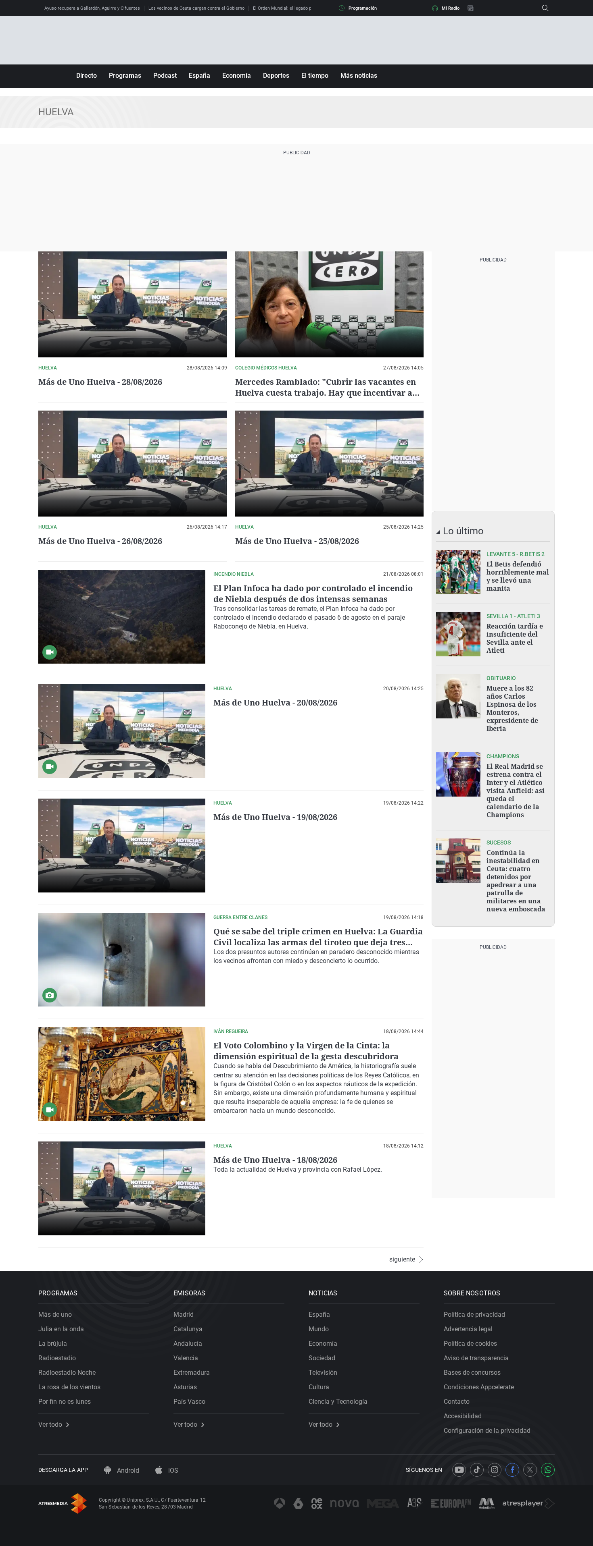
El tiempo (314, 75)
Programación (363, 8)
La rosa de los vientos (69, 1387)
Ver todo (50, 1424)
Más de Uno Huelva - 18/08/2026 (275, 1159)
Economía (236, 75)
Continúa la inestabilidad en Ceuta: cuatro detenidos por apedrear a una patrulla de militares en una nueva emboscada (516, 880)
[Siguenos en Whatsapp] (548, 1470)
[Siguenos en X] (530, 1470)
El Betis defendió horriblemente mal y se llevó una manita (518, 576)
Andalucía (187, 1343)
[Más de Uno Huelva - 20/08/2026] (121, 731)
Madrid (183, 1314)
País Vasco (189, 1401)
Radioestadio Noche (67, 1372)
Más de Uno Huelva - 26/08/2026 (100, 540)
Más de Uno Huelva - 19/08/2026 (275, 816)
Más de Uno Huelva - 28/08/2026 (100, 381)
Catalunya (188, 1329)
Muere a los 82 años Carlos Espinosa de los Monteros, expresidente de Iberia (512, 708)
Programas (125, 75)
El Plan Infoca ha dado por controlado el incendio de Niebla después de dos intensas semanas (313, 593)
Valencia (185, 1358)
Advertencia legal (468, 1329)
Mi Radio (450, 8)
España (199, 75)
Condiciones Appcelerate (479, 1387)
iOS (172, 1470)
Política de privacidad (474, 1314)
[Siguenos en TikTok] (477, 1470)
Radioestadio (57, 1358)
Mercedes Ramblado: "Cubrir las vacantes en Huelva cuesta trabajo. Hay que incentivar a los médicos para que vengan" (325, 392)
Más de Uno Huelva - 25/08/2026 (297, 540)
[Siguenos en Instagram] (494, 1470)
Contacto (457, 1401)
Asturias (185, 1387)
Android (127, 1470)
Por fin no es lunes (64, 1401)
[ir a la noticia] (458, 572)
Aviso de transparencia (476, 1358)
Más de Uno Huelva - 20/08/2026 (275, 702)
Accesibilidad (463, 1416)
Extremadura (191, 1372)
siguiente (402, 1259)
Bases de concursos (472, 1372)
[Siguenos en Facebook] (512, 1470)
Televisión (323, 1372)
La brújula (52, 1343)
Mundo (319, 1329)
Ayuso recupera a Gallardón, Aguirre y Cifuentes (92, 8)
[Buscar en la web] (545, 8)
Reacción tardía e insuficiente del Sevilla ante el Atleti (515, 638)
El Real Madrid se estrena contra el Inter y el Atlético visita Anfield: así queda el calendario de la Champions (516, 790)
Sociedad (322, 1358)
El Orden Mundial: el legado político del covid (298, 8)
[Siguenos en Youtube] (459, 1470)
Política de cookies (470, 1343)
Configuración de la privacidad (487, 1430)
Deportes (276, 75)
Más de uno (55, 1314)
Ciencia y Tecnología (338, 1401)
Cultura (319, 1387)
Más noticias (358, 75)
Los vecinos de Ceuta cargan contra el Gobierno (196, 8)
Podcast (165, 75)
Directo (86, 75)
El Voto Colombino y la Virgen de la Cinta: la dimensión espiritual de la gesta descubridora (306, 1051)
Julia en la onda (61, 1329)
